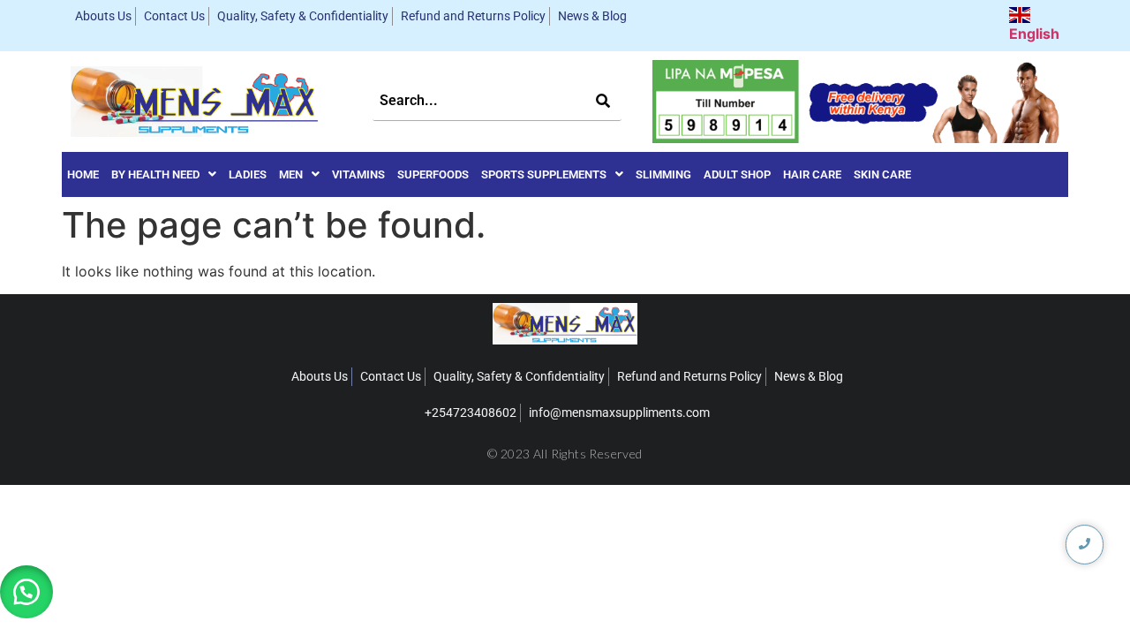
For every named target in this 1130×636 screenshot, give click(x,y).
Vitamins (358, 174)
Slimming (663, 174)
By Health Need (155, 174)
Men (291, 174)
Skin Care (882, 174)
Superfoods (433, 174)
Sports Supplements (543, 174)
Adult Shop (737, 174)
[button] (164, 174)
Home (83, 174)
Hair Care (812, 174)
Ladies (248, 174)
